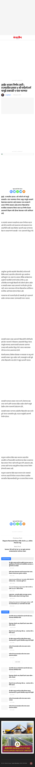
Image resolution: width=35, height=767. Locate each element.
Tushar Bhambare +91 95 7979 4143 (19, 763)
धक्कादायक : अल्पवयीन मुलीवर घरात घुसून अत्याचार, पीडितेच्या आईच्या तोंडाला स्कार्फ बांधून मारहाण (20, 595)
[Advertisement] (17, 17)
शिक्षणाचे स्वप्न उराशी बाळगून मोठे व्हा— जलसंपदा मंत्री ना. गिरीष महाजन (21, 632)
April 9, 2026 (12, 606)
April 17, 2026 (12, 583)
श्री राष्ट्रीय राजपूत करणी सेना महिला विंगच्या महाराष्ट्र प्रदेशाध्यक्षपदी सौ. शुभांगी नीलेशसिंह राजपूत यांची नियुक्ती (21, 639)
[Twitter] (14, 191)
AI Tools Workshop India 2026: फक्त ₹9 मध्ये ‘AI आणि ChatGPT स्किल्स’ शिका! (21, 587)
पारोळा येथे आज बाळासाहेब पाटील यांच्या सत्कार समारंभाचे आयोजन (19, 654)
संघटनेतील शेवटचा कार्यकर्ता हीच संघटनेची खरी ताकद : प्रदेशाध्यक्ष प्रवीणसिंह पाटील (21, 616)
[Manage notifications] (31, 763)
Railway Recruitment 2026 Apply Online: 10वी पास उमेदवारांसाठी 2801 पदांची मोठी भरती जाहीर (21, 603)
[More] (23, 191)
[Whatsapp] (17, 191)
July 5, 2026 (12, 568)
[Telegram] (20, 191)
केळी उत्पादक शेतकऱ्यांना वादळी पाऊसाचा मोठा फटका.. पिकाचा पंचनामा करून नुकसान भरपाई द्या (21, 572)
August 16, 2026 (12, 627)
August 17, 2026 (12, 619)
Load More (17, 662)
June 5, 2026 (12, 575)
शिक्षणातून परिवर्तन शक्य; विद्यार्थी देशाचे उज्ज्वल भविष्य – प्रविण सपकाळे (21, 624)
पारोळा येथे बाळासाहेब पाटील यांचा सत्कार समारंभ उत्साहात (19, 647)
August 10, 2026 (12, 635)
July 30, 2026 (12, 642)
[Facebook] (11, 191)
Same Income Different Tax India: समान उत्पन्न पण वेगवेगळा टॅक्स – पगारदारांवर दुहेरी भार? (21, 580)
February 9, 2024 (17, 95)
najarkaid (8, 95)
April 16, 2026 (12, 598)
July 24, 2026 (12, 650)
